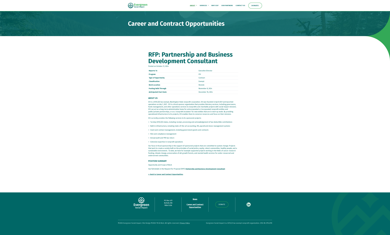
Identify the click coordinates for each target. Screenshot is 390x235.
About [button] (192, 5)
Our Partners (227, 5)
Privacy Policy (185, 223)
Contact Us (240, 5)
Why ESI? (215, 5)
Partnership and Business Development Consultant (205, 169)
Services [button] (203, 5)
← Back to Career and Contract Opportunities (165, 174)
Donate (255, 6)
